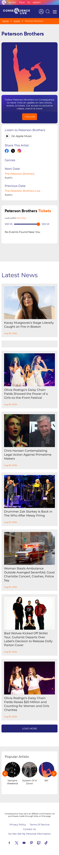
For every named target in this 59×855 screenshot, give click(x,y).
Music (12, 2)
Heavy (37, 2)
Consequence (3, 2)
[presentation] (5, 774)
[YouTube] (28, 842)
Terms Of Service (39, 824)
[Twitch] (42, 842)
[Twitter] (20, 842)
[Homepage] (17, 11)
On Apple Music (21, 136)
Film (22, 2)
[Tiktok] (50, 842)
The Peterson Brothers (19, 173)
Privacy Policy (18, 824)
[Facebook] (13, 842)
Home (5, 21)
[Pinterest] (35, 842)
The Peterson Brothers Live (22, 190)
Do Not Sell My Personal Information (29, 833)
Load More (29, 728)
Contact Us (29, 829)
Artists (17, 21)
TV (28, 2)
